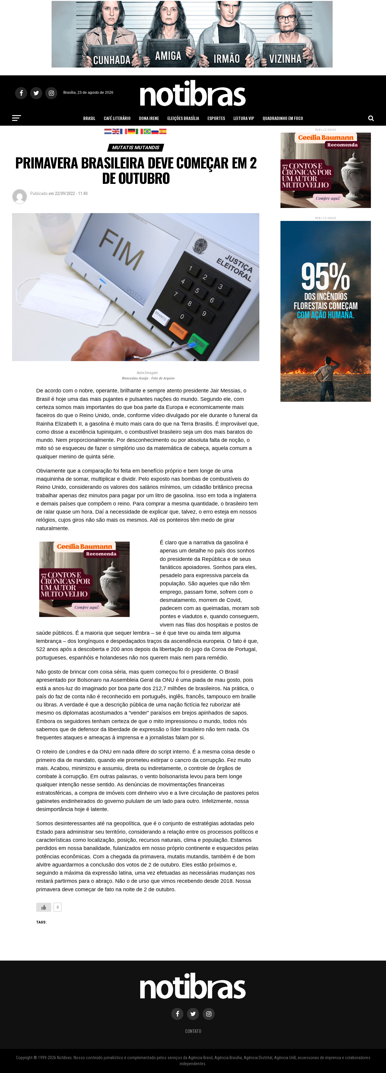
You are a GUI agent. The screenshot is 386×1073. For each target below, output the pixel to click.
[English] (116, 131)
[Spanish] (163, 131)
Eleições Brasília (183, 118)
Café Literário (117, 118)
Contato (193, 1031)
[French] (124, 131)
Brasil (89, 118)
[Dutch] (108, 131)
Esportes (216, 118)
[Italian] (140, 131)
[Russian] (155, 131)
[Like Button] (43, 907)
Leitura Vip (243, 118)
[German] (132, 131)
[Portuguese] (147, 131)
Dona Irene (149, 118)
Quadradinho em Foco (283, 118)
